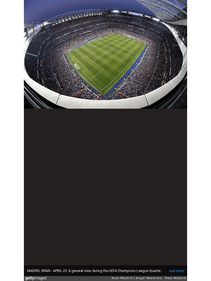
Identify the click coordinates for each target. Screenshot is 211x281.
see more (176, 271)
